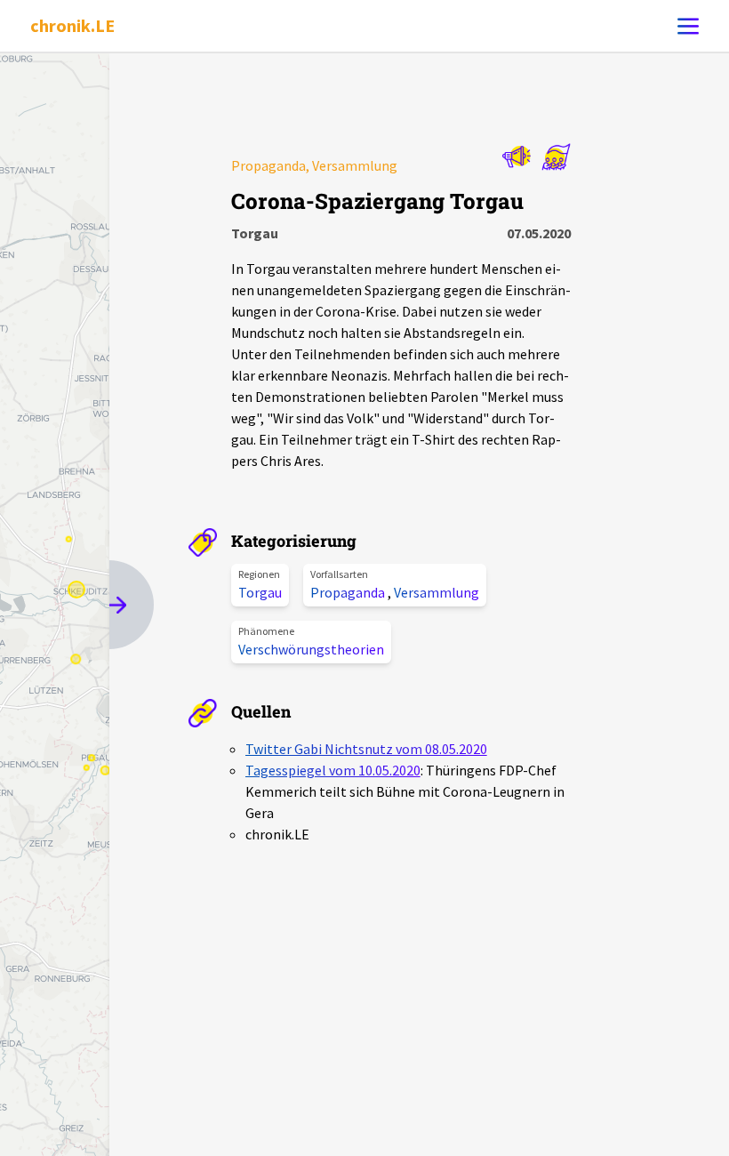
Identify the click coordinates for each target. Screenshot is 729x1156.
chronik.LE (72, 25)
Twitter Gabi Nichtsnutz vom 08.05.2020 (366, 749)
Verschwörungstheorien (311, 649)
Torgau (260, 592)
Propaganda (349, 592)
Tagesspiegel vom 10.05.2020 (333, 770)
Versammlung (436, 592)
